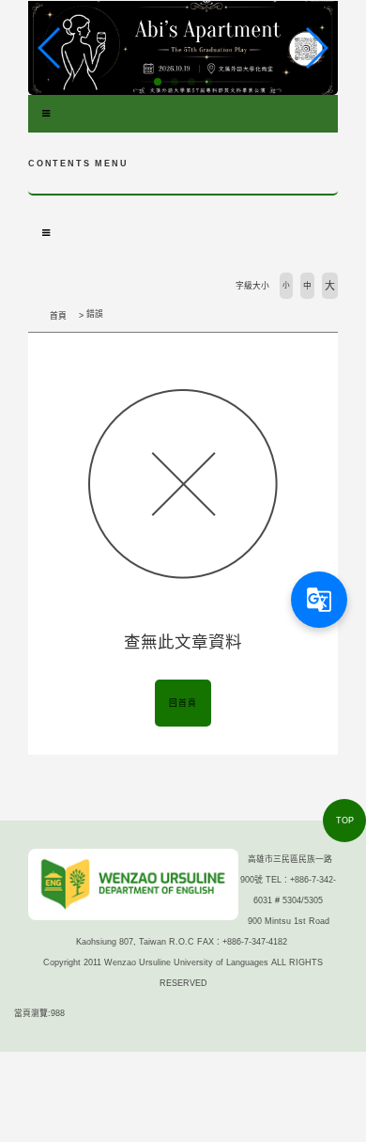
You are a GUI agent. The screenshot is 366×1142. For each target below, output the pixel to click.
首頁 (58, 316)
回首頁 (183, 703)
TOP (345, 820)
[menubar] (46, 113)
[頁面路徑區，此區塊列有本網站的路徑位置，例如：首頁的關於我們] (33, 316)
